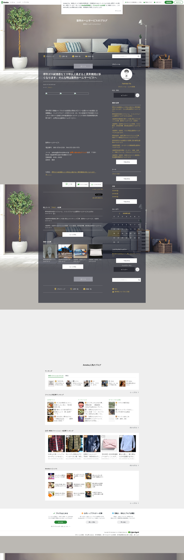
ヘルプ (137, 535)
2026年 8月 (126, 213)
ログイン (178, 2)
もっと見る (72, 234)
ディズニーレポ (82, 400)
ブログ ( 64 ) (116, 174)
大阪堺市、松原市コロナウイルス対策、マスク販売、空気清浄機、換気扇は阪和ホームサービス (126, 125)
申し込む (123, 522)
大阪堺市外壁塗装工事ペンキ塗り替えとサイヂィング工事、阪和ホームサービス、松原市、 (126, 120)
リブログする (97, 184)
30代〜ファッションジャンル (55, 375)
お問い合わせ (90, 535)
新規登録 (168, 2)
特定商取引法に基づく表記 (126, 535)
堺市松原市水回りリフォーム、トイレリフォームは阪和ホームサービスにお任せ (126, 115)
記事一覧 (64, 56)
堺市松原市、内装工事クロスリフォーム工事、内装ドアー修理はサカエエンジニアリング (126, 136)
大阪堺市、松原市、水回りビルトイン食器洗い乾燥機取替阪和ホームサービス (126, 156)
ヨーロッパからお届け (115, 400)
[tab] (55, 375)
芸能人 (67, 375)
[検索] (138, 56)
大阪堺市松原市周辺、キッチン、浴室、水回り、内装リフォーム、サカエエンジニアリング (126, 151)
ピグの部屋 (131, 86)
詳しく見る (92, 522)
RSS (116, 289)
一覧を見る (126, 162)
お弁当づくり (51, 400)
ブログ (49, 87)
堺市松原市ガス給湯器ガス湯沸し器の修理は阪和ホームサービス (126, 141)
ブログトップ (50, 56)
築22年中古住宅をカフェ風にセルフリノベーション (126, 254)
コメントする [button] (83, 184)
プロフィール (122, 86)
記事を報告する (98, 198)
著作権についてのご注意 (122, 291)
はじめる (60, 522)
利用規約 (99, 535)
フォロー (125, 95)
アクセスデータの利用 (110, 535)
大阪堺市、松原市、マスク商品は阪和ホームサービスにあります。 (126, 131)
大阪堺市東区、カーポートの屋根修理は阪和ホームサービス (126, 146)
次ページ (83, 66)
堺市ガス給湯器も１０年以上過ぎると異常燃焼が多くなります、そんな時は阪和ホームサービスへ (126, 109)
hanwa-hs (126, 83)
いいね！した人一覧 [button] (97, 189)
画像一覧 (77, 56)
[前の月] (119, 213)
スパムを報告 (80, 535)
